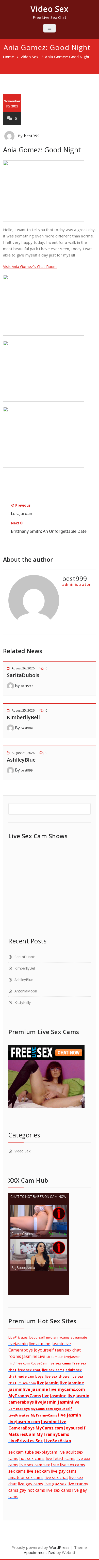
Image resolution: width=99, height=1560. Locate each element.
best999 (32, 135)
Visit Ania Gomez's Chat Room (30, 266)
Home (8, 56)
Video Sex (29, 56)
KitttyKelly (22, 1002)
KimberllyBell (23, 717)
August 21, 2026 (23, 753)
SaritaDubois (23, 675)
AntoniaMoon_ (26, 991)
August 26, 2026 (23, 668)
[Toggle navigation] (49, 28)
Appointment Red (39, 1552)
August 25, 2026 (23, 710)
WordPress (59, 1547)
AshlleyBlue (21, 759)
